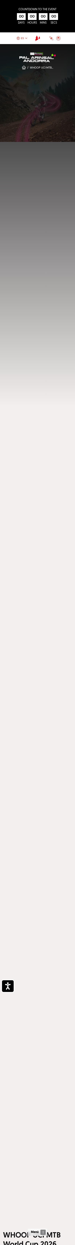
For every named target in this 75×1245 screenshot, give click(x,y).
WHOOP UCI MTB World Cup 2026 (51, 67)
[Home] (37, 38)
